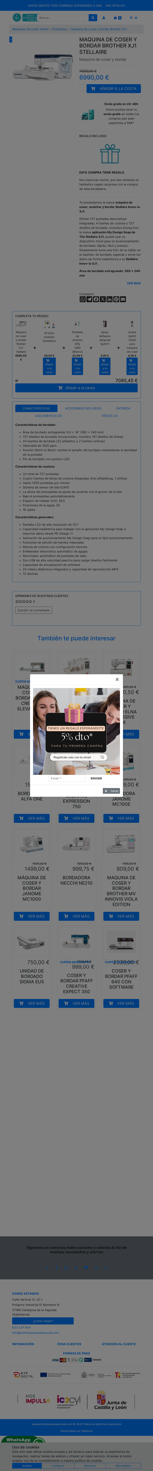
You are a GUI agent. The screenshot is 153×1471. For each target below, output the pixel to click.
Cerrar (114, 790)
